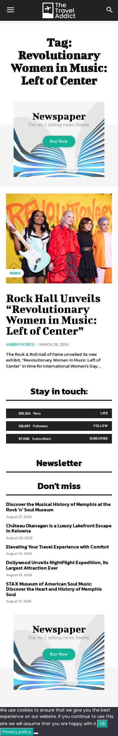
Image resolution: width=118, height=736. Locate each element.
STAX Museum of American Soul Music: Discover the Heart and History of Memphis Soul (54, 589)
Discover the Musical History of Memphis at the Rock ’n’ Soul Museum (58, 507)
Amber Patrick (20, 344)
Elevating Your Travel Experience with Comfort (57, 546)
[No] (36, 733)
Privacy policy (16, 732)
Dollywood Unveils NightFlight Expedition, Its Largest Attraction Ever (57, 565)
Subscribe (99, 438)
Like (104, 413)
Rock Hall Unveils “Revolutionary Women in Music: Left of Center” (53, 314)
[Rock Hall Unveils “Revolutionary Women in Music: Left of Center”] (59, 238)
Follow (100, 425)
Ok (102, 724)
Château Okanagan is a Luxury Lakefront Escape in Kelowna (59, 528)
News (15, 273)
